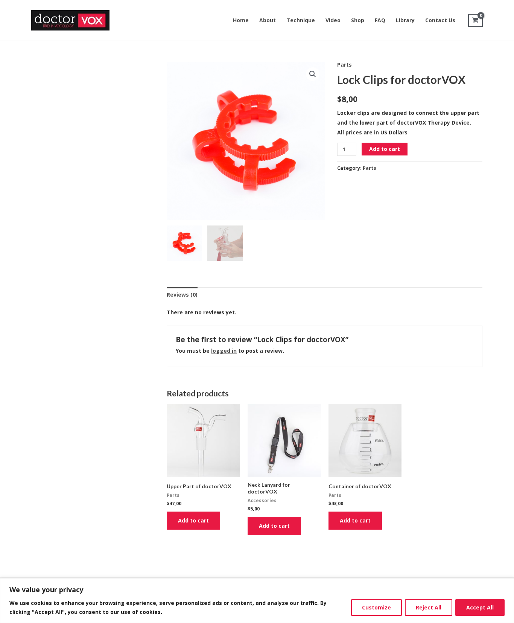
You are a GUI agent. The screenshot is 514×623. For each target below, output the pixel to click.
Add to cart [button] (193, 520)
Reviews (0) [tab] (182, 294)
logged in (224, 350)
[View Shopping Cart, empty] (475, 20)
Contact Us (440, 20)
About (267, 20)
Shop (357, 20)
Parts (344, 64)
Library (405, 20)
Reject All (428, 607)
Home (241, 20)
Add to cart (384, 148)
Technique (300, 20)
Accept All (480, 607)
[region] (257, 600)
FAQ (380, 20)
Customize (376, 607)
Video (333, 20)
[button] (312, 74)
